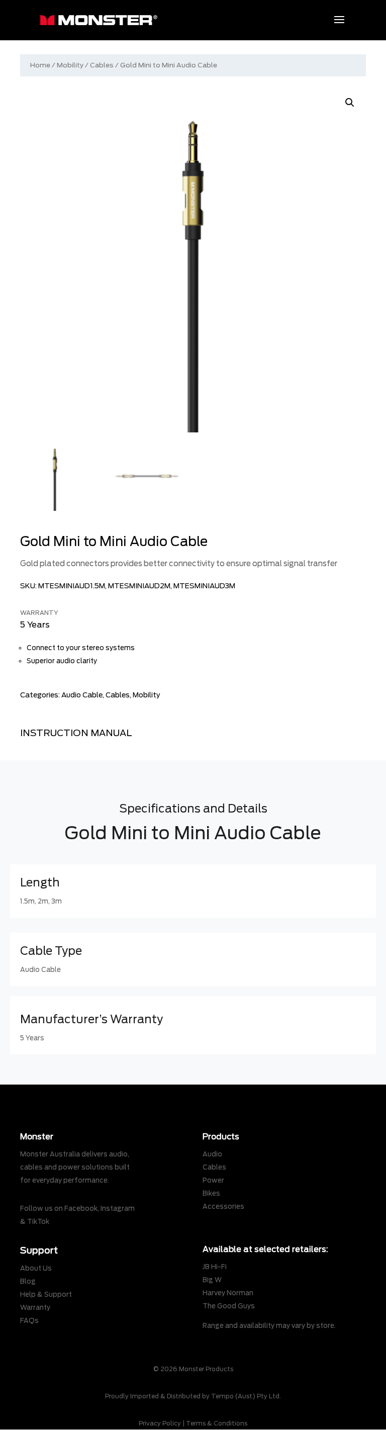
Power (213, 1180)
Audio (212, 1154)
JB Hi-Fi (215, 1267)
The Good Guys (229, 1306)
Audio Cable (82, 695)
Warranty (35, 1307)
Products (221, 1136)
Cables (102, 65)
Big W (212, 1280)
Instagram (118, 1208)
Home (40, 65)
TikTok (38, 1221)
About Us (36, 1268)
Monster (36, 1136)
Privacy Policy (160, 1423)
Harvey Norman (228, 1293)
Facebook (81, 1208)
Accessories (223, 1206)
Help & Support (46, 1294)
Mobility (70, 65)
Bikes (211, 1193)
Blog (28, 1281)
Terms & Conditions (216, 1423)
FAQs (29, 1320)
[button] (350, 103)
